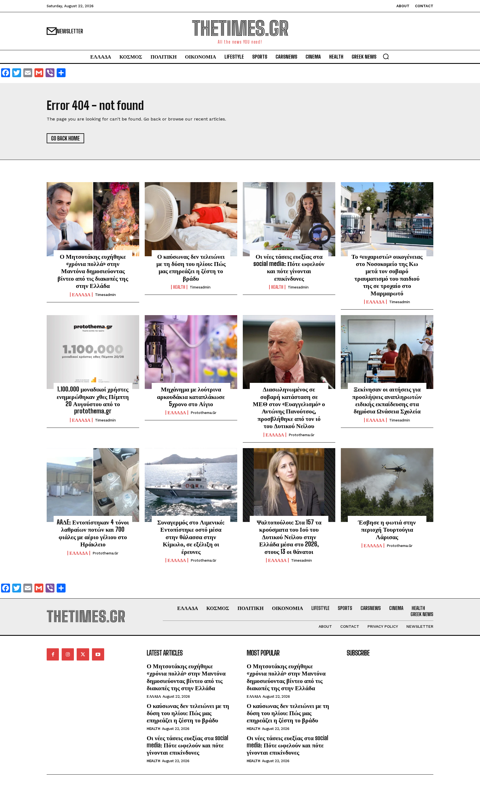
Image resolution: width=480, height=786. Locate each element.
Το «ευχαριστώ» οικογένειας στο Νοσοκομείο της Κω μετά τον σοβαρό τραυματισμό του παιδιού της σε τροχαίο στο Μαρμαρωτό (386, 275)
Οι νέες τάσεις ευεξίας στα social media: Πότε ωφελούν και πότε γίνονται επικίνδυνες (288, 267)
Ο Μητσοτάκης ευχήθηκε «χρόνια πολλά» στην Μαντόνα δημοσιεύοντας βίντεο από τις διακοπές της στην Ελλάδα (93, 271)
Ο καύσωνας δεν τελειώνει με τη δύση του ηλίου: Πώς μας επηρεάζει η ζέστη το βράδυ (191, 267)
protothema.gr (203, 413)
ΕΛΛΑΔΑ (81, 294)
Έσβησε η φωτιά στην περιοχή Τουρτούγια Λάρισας (387, 529)
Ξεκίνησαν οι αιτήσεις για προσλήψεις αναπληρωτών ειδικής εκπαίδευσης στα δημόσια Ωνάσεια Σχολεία (387, 400)
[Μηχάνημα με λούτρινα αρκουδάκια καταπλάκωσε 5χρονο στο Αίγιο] (191, 352)
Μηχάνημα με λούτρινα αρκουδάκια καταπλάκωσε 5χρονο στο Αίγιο (191, 396)
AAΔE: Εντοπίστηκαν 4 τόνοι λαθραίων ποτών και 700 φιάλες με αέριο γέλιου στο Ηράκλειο (93, 533)
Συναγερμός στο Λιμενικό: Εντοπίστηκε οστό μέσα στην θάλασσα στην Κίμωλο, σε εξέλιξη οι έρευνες (190, 536)
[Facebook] (53, 654)
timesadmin (105, 295)
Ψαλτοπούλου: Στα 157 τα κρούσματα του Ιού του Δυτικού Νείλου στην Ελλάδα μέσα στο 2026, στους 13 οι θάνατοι (289, 536)
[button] (385, 56)
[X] (83, 654)
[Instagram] (68, 654)
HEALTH (179, 287)
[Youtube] (98, 654)
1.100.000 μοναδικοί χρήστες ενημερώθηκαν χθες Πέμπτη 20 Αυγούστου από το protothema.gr (93, 400)
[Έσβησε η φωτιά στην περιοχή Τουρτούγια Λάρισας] (387, 485)
